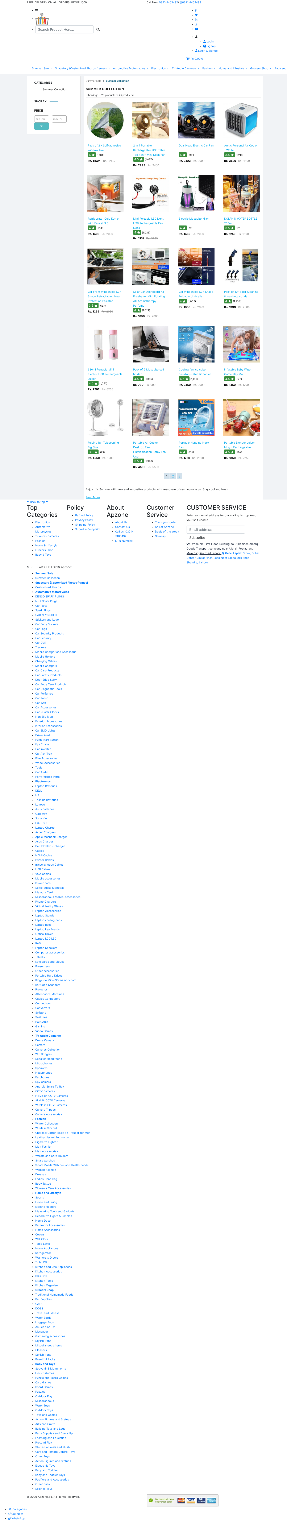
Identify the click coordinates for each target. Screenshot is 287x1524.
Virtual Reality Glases (49, 906)
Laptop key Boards (47, 929)
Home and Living (46, 1202)
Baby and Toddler (46, 1470)
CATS (38, 1303)
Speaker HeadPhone (48, 1058)
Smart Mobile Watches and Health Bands (61, 1165)
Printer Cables (44, 860)
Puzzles (40, 1391)
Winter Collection (46, 1123)
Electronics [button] (159, 68)
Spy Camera (43, 1082)
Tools (38, 767)
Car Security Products (49, 633)
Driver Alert (42, 735)
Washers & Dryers (46, 1257)
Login (210, 41)
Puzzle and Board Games (51, 1377)
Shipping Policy (85, 524)
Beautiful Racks (45, 1359)
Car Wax (40, 702)
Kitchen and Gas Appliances (53, 1266)
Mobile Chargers (46, 665)
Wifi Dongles (43, 1054)
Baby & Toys (43, 554)
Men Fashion (43, 1146)
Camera (40, 1045)
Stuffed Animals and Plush (52, 1447)
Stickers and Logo (47, 619)
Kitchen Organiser (47, 1285)
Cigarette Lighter (46, 1142)
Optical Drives (44, 934)
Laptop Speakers (46, 947)
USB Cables (42, 869)
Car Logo (41, 628)
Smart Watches (45, 1160)
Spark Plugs (43, 610)
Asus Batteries (44, 809)
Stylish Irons (43, 1340)
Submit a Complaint (87, 529)
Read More (93, 497)
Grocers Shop (44, 550)
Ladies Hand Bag (46, 1179)
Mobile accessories (48, 878)
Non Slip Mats (44, 716)
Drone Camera (44, 1040)
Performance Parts (47, 776)
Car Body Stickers (46, 624)
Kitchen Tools (44, 1280)
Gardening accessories (50, 1336)
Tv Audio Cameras (47, 536)
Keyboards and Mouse (50, 961)
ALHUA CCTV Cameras (50, 1100)
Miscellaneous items (48, 1345)
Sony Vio (41, 818)
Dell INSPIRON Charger (50, 846)
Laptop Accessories (48, 910)
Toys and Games (46, 1414)
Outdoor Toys (44, 1410)
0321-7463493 (191, 2)
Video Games (44, 1031)
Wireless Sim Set (46, 1128)
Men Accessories (46, 1151)
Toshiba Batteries (46, 800)
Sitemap (160, 536)
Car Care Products (47, 670)
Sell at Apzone (164, 527)
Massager (41, 1331)
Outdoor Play (43, 1396)
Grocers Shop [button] (259, 68)
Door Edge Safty (46, 679)
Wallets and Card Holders (51, 1156)
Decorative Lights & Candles (53, 1216)
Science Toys (44, 1488)
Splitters (40, 1012)
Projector (41, 989)
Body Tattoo (43, 1183)
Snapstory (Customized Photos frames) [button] (81, 68)
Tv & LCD (41, 1262)
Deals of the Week (167, 531)
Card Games (43, 1382)
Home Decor (43, 1220)
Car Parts (41, 605)
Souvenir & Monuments (50, 1368)
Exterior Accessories (48, 721)
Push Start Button (47, 739)
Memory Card (44, 892)
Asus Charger (44, 841)
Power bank (43, 883)
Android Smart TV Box (49, 1086)
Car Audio (41, 772)
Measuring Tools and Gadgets (55, 1211)
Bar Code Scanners (47, 984)
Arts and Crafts (45, 1424)
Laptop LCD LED (45, 938)
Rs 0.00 (195, 58)
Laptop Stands (44, 915)
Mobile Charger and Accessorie (55, 652)
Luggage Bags (44, 1322)
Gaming (40, 1026)
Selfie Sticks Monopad (50, 887)
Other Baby (42, 1484)
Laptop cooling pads (48, 920)
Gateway (41, 813)
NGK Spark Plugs (46, 601)
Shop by (40, 101)
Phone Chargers (46, 901)
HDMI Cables (43, 855)
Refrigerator (43, 1253)
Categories (43, 82)
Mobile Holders (45, 656)
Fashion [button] (207, 68)
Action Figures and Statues (53, 1419)
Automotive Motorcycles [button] (129, 68)
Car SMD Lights (45, 730)
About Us (121, 522)
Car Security (43, 638)
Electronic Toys (45, 1465)
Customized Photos (48, 587)
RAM (38, 943)
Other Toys (42, 1456)
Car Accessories (46, 707)
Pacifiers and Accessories (52, 1479)
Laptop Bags (43, 924)
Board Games (44, 1387)
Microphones (44, 1063)
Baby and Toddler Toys (50, 1475)
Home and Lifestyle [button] (232, 68)
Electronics (42, 522)
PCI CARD (41, 1021)
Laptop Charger (45, 827)
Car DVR (40, 642)
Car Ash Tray (43, 753)
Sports (39, 1197)
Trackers (40, 647)
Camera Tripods (45, 1109)
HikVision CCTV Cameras (51, 1095)
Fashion (40, 540)
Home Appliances (46, 1248)
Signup (211, 46)
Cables (39, 850)
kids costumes (44, 1373)
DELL (38, 790)
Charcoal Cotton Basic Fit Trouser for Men (63, 1132)
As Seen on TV (45, 1327)
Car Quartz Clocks (47, 712)
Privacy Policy (84, 520)
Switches (41, 1017)
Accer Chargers (45, 832)
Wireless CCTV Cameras (51, 1105)
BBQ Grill (41, 1276)
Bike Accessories (46, 758)
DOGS (39, 1308)
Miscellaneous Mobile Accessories (57, 897)
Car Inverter (43, 749)
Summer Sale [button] (41, 68)
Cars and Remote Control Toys (55, 1451)
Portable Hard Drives (48, 975)
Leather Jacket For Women (52, 1137)
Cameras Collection (48, 1049)
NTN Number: (124, 540)
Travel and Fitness (47, 1313)
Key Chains (42, 744)
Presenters (42, 966)
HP (37, 795)
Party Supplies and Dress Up (54, 1433)
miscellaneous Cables (49, 864)
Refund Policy (84, 515)
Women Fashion (45, 1169)
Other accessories (47, 971)
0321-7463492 (168, 2)
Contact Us (122, 527)
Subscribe (197, 537)
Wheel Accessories (47, 763)
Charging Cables (46, 661)
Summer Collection (55, 89)
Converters (42, 1008)
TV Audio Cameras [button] (184, 68)
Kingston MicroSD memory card (55, 980)
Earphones (42, 1077)
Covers (40, 1234)
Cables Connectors (47, 998)
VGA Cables (43, 873)
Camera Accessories (48, 1114)
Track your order (166, 522)
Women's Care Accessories (53, 1188)
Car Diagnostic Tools (48, 689)
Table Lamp (42, 1243)
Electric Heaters (45, 1206)
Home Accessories (47, 1229)
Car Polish (41, 698)
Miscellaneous (44, 1401)
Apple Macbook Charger (51, 836)
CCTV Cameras (45, 1091)
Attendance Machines (49, 994)
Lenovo (40, 804)
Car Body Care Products (51, 684)
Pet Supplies (43, 1299)
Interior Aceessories (48, 726)
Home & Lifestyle (46, 545)
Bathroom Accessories (50, 1225)
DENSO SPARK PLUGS (49, 596)
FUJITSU (41, 823)
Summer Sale (93, 80)
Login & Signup (207, 50)
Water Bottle (43, 1317)
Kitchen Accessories (48, 1271)
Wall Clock (41, 1239)
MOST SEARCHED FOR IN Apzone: (49, 567)
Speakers (41, 1068)
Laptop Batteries (46, 786)
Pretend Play (43, 1442)
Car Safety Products (48, 675)
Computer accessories (50, 952)
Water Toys (42, 1405)
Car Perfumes (44, 693)
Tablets (40, 957)
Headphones (43, 1072)
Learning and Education (50, 1438)
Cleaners (41, 1350)
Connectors (43, 1003)
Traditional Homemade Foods (54, 1294)
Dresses (40, 1174)
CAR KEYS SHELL (46, 615)
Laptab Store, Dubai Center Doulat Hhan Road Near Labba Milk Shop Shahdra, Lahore (223, 557)
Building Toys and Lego (50, 1428)
